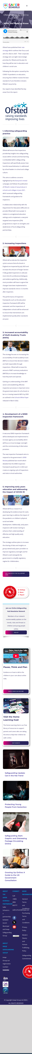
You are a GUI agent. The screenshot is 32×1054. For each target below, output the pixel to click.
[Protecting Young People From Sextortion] (16, 790)
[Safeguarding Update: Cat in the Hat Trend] (16, 759)
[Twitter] (14, 922)
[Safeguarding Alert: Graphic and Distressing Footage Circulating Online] (16, 822)
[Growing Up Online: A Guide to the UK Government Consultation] (16, 858)
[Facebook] (14, 918)
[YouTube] (14, 927)
